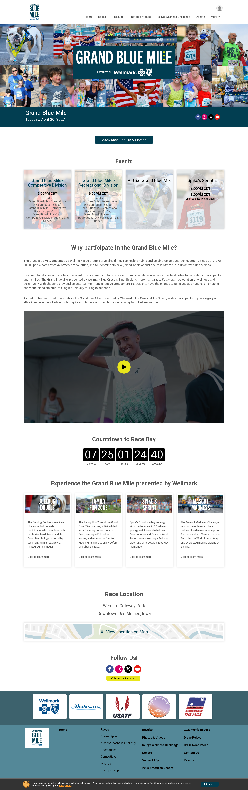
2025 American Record (157, 768)
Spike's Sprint (200, 180)
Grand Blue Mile (46, 112)
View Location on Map (127, 631)
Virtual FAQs (150, 760)
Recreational (109, 750)
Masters (106, 763)
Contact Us (191, 752)
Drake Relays (192, 737)
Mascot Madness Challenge (119, 743)
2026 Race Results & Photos (124, 140)
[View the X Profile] (128, 669)
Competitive (108, 756)
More (214, 16)
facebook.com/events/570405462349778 (127, 678)
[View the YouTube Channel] (137, 669)
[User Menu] (219, 8)
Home (88, 16)
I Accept (209, 784)
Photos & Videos (140, 16)
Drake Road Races (196, 745)
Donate (200, 16)
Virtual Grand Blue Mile (149, 180)
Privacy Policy (65, 785)
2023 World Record (197, 730)
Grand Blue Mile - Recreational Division (98, 182)
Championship (110, 770)
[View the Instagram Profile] (119, 669)
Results (119, 16)
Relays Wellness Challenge (173, 16)
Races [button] (102, 16)
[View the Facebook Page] (110, 669)
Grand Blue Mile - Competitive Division (47, 182)
